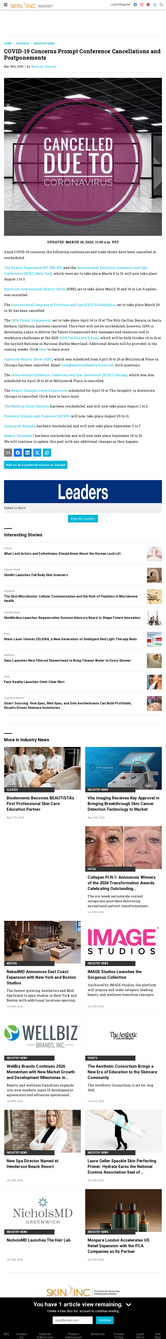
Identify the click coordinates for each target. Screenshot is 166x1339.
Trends (8, 548)
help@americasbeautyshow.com (87, 365)
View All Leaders (83, 518)
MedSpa (12, 963)
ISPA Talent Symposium (31, 320)
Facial (92, 869)
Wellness (9, 655)
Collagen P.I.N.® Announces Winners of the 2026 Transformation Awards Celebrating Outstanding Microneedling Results (122, 883)
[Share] (18, 453)
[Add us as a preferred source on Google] (47, 453)
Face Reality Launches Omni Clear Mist (34, 682)
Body (7, 633)
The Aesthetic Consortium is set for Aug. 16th (121, 1087)
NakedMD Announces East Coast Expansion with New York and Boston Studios (41, 977)
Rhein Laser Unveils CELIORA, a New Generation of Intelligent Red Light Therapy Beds (70, 639)
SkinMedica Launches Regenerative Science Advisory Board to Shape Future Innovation (72, 618)
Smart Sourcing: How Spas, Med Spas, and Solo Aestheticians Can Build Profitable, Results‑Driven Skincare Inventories (68, 705)
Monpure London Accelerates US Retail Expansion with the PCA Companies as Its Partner (118, 1246)
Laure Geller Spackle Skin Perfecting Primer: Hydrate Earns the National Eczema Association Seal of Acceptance (122, 1166)
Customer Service (14, 698)
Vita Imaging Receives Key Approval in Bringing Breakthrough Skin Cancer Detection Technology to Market (123, 804)
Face (7, 676)
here (42, 349)
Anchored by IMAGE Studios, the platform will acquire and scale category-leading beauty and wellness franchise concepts (122, 990)
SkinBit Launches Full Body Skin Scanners (36, 575)
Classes (12, 789)
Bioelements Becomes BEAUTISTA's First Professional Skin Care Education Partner (40, 804)
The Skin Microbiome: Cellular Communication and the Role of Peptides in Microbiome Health (71, 598)
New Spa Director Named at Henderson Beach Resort (33, 1163)
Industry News (44, 43)
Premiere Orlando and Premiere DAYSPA (37, 416)
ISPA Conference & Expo (79, 338)
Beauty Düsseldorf (19, 435)
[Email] (8, 453)
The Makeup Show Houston (26, 406)
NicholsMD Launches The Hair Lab (38, 1240)
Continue (105, 1320)
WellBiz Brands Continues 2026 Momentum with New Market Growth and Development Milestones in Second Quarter (41, 1072)
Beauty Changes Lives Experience (39, 390)
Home (8, 43)
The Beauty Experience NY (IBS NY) (33, 267)
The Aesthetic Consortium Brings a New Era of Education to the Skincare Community (122, 1072)
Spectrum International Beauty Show (34, 289)
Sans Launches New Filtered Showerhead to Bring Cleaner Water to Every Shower (67, 660)
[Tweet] (37, 453)
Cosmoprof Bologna (20, 426)
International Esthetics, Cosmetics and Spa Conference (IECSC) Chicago (69, 375)
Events (92, 1058)
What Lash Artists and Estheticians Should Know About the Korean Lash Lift (62, 554)
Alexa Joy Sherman (44, 66)
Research (9, 591)
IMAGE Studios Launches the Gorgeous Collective (115, 974)
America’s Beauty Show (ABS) (28, 359)
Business (22, 43)
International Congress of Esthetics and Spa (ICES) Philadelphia (63, 305)
